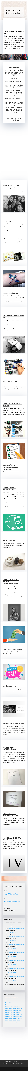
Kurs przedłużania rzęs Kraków (13, 1010)
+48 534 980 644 (11, 894)
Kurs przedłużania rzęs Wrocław (13, 1018)
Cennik (5, 1063)
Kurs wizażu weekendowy (11, 999)
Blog (22, 1063)
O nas (20, 1061)
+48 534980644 (11, 924)
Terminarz (11, 1063)
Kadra (7, 1065)
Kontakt (18, 1065)
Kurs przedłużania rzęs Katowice (13, 1014)
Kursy (15, 1061)
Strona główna (8, 1061)
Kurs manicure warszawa (11, 997)
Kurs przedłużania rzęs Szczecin (13, 1016)
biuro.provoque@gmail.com (12, 901)
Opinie (12, 1065)
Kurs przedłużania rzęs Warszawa (13, 1008)
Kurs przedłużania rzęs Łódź (12, 1020)
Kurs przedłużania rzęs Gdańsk (13, 1022)
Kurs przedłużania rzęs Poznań (13, 1012)
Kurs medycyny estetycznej (12, 1007)
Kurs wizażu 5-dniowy (11, 1001)
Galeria (17, 1063)
